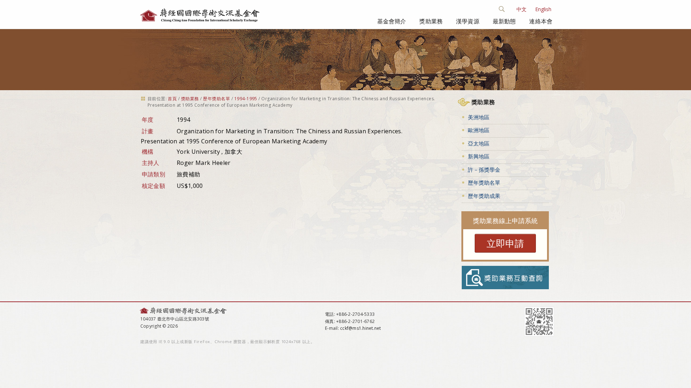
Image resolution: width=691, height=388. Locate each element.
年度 (148, 120)
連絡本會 (540, 21)
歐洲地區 (478, 130)
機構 (148, 152)
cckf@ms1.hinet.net (360, 328)
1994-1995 (245, 99)
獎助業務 (431, 21)
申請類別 (153, 174)
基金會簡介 (391, 21)
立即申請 (505, 243)
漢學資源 (467, 21)
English (543, 9)
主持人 (150, 163)
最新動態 (504, 21)
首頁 (172, 99)
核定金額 (153, 186)
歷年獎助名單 (216, 99)
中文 (521, 9)
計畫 (148, 131)
